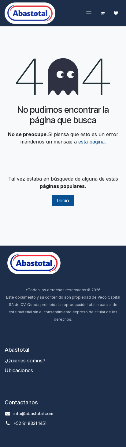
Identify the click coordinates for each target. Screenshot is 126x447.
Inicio (63, 200)
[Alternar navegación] (88, 13)
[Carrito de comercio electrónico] (102, 13)
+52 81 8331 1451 (29, 423)
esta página (91, 142)
